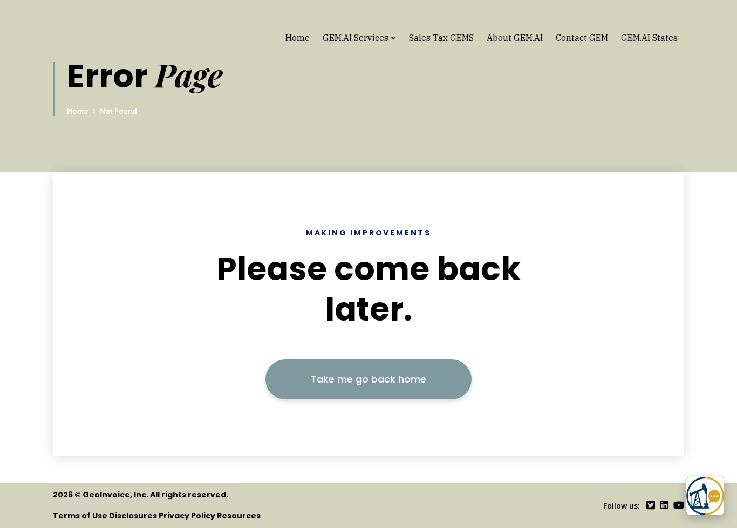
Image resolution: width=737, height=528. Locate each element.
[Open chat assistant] (705, 496)
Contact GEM (582, 37)
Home (297, 37)
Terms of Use (80, 515)
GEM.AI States (649, 37)
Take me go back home (368, 379)
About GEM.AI (515, 37)
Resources (239, 515)
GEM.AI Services (355, 37)
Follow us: (621, 506)
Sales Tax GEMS (441, 37)
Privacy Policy (187, 515)
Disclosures (133, 515)
